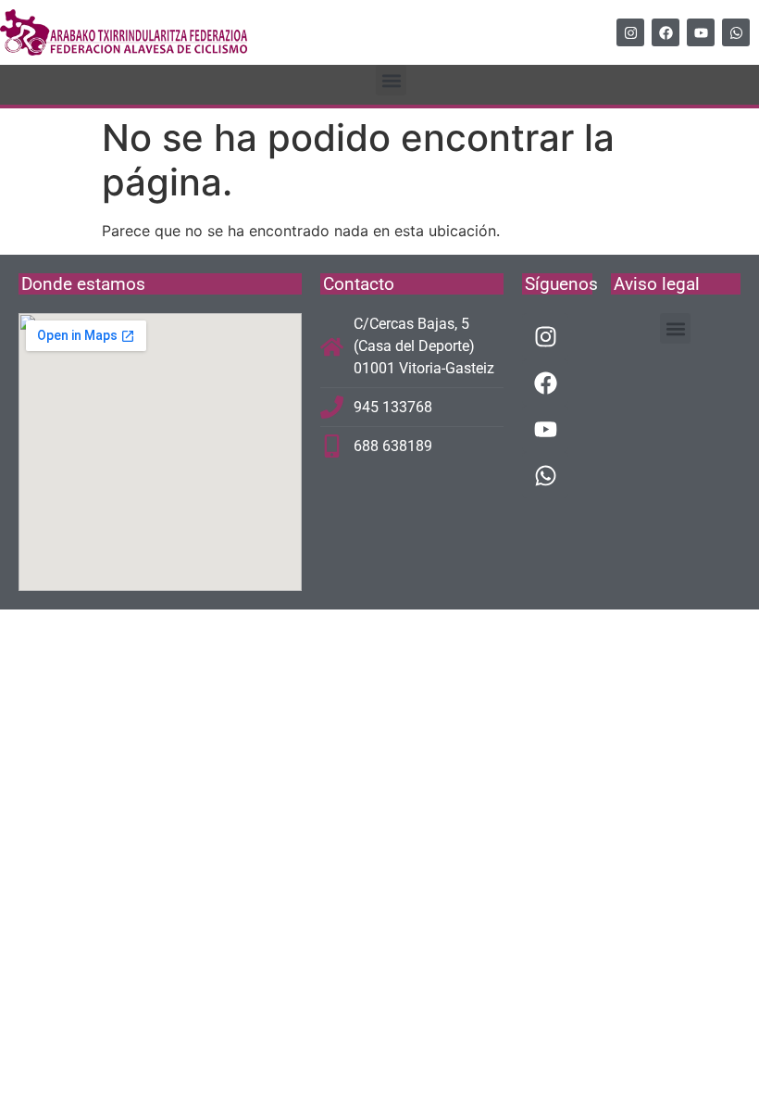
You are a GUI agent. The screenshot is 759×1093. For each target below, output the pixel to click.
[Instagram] (630, 32)
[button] (391, 80)
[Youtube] (701, 32)
